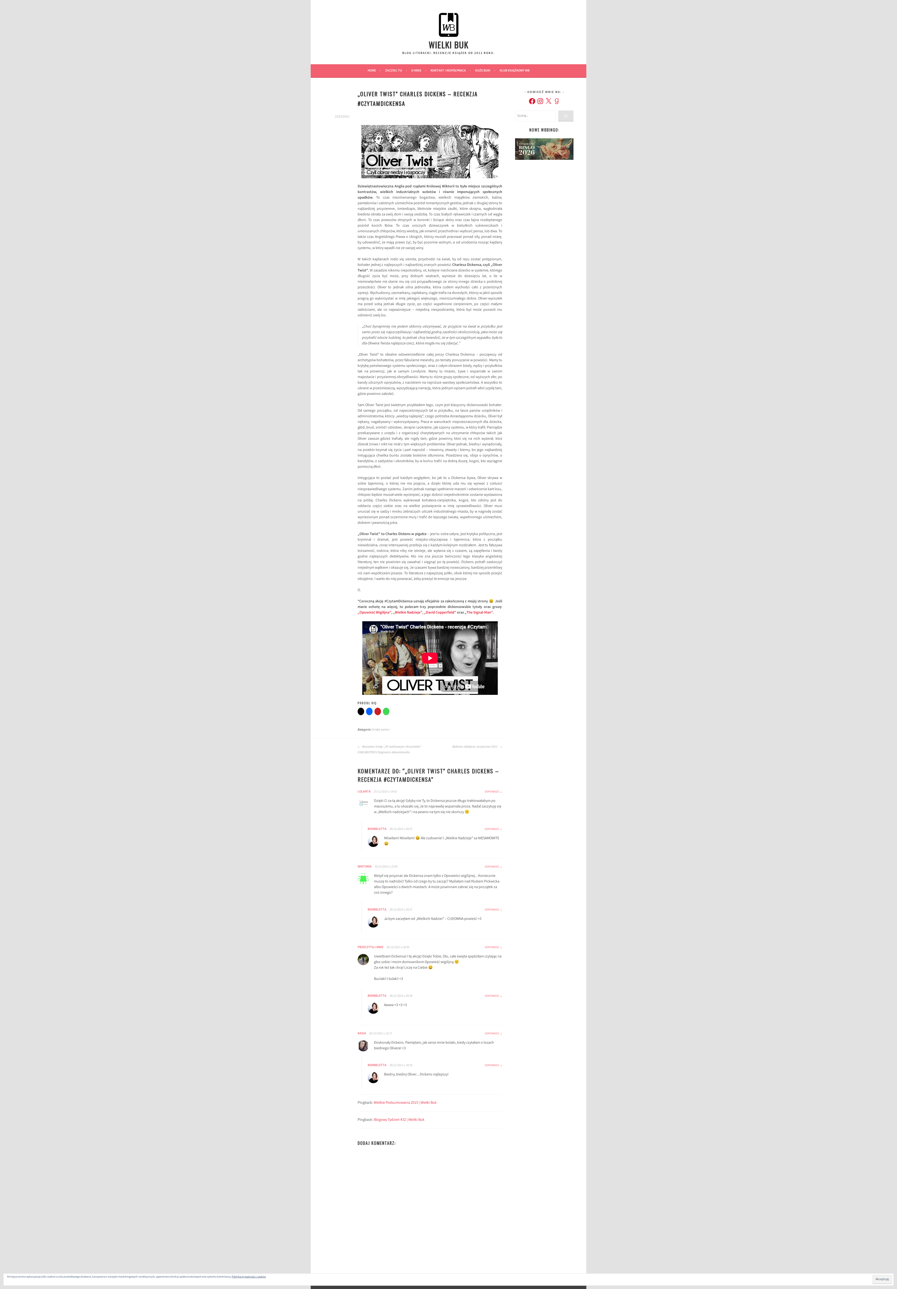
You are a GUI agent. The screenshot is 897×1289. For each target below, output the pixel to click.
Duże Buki (482, 70)
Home (372, 70)
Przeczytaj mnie (370, 947)
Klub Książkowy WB (515, 70)
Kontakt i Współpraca (448, 70)
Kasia (362, 1033)
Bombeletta (377, 829)
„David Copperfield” (440, 612)
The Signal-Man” (479, 612)
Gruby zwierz (381, 729)
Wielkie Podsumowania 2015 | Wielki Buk (405, 1103)
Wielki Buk (449, 44)
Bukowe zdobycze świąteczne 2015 (475, 746)
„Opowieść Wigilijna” (374, 612)
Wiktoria (365, 866)
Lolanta (364, 791)
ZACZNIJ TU (393, 70)
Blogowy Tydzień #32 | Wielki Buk (399, 1120)
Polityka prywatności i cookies (249, 1277)
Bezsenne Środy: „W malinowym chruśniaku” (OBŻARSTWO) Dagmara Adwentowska (389, 749)
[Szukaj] (565, 116)
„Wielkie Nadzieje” (407, 612)
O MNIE (416, 70)
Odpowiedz (492, 792)
